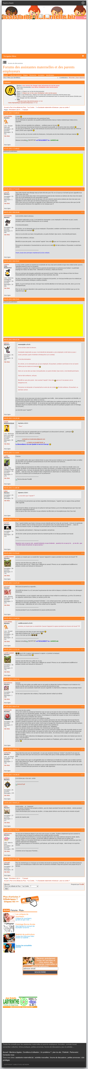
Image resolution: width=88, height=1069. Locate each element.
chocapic (7, 862)
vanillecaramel (9, 557)
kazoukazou (8, 683)
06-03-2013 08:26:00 (11, 212)
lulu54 (6, 422)
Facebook (41, 16)
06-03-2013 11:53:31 (11, 519)
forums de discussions (58, 1057)
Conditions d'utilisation (31, 1052)
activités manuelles (42, 1057)
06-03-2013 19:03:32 (11, 679)
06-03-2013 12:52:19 (11, 649)
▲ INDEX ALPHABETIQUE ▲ (36, 442)
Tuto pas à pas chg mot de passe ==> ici (30, 101)
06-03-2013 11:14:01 (11, 453)
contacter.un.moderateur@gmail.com (33, 439)
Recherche (32, 75)
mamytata (7, 753)
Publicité (65, 1052)
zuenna (6, 264)
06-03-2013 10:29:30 (11, 418)
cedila (6, 456)
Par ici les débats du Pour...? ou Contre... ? (23, 107)
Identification (50, 75)
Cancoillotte (8, 116)
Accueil (5, 75)
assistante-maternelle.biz (24, 1057)
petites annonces (74, 1057)
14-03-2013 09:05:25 (11, 803)
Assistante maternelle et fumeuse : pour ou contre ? (54, 107)
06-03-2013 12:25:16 (11, 583)
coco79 (6, 192)
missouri (7, 586)
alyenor (6, 343)
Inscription (41, 75)
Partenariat (74, 1052)
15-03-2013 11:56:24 (11, 830)
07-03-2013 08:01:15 (11, 749)
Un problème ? (46, 1052)
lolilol (5, 491)
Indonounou (8, 833)
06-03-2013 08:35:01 (11, 261)
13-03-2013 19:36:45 (11, 775)
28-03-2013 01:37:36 (11, 859)
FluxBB (81, 884)
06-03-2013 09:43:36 (11, 340)
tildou (6, 806)
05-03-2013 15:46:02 (11, 113)
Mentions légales (15, 1052)
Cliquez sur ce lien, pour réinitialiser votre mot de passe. (39, 93)
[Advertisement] (44, 36)
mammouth (8, 710)
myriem (6, 523)
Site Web (7, 136)
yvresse (6, 778)
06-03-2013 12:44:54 (11, 618)
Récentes (72, 78)
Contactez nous (8, 1055)
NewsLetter (47, 16)
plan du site (57, 1052)
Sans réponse (80, 78)
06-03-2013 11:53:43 (11, 553)
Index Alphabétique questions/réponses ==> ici (22, 103)
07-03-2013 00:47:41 (11, 707)
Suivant (25, 110)
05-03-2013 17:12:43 (11, 189)
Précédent (12, 110)
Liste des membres (16, 75)
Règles (25, 75)
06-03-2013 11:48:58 (11, 488)
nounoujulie (8, 216)
